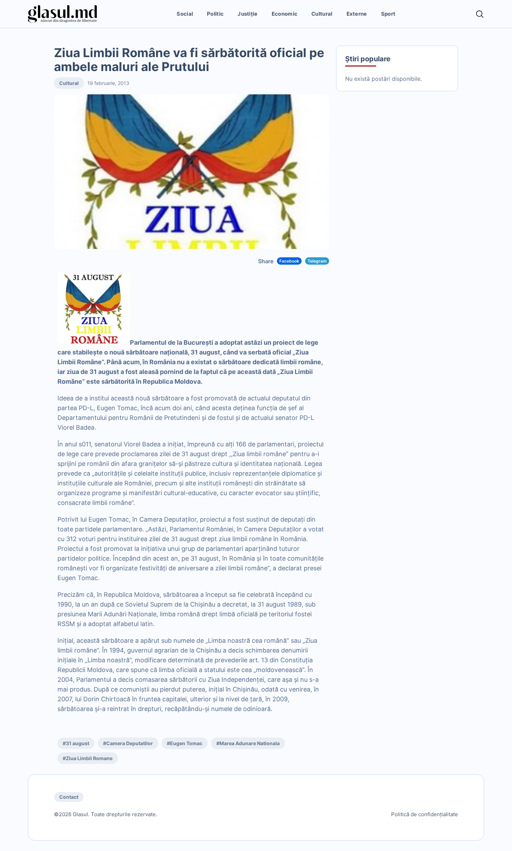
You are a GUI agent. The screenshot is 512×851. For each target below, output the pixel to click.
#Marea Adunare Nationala (248, 743)
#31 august (76, 743)
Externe (357, 13)
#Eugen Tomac (184, 743)
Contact (68, 797)
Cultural (321, 13)
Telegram (317, 261)
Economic (284, 13)
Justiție (247, 13)
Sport (388, 13)
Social (185, 13)
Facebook (289, 261)
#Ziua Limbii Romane (88, 758)
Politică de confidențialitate (424, 814)
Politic (215, 13)
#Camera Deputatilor (128, 743)
